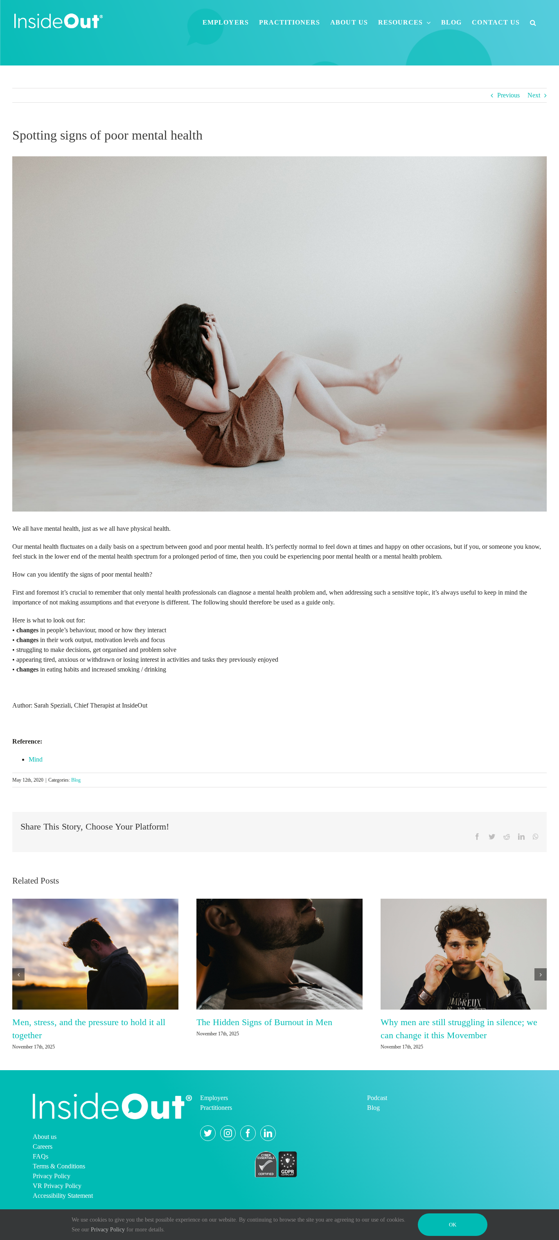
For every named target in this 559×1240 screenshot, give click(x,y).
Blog (76, 780)
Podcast (377, 1119)
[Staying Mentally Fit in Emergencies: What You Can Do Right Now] (279, 953)
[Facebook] (248, 1155)
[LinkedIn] (268, 1155)
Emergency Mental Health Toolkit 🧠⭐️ (86, 1022)
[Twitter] (208, 1155)
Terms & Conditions (59, 1188)
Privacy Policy (51, 1198)
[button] (533, 22)
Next (533, 95)
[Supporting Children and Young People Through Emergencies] (464, 964)
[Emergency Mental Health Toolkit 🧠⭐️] (95, 953)
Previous (508, 95)
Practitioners (216, 1129)
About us (44, 1158)
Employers (214, 1119)
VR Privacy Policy (57, 1207)
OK (452, 1225)
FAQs (40, 1178)
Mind (36, 759)
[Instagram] (228, 1155)
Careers (42, 1168)
